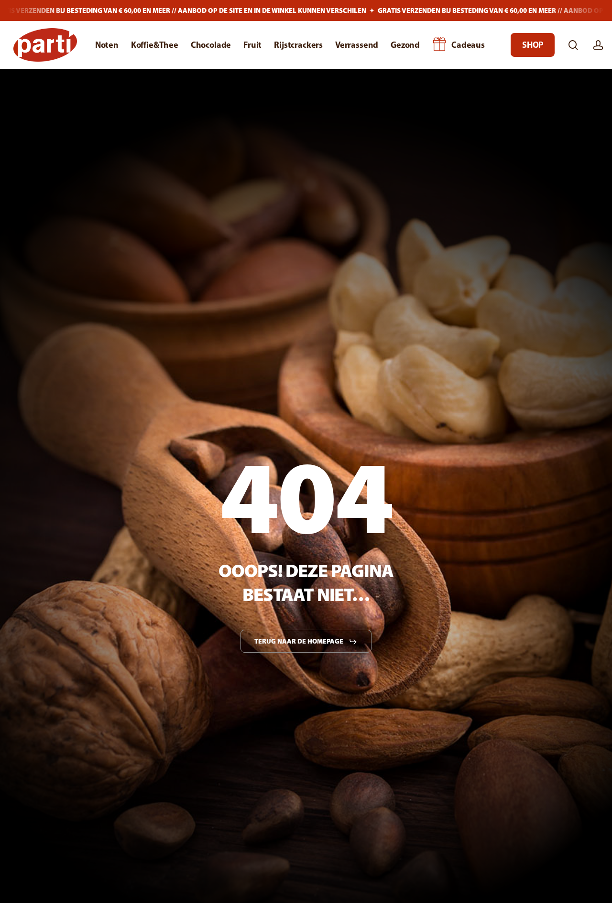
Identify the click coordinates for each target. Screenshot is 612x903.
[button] (306, 641)
